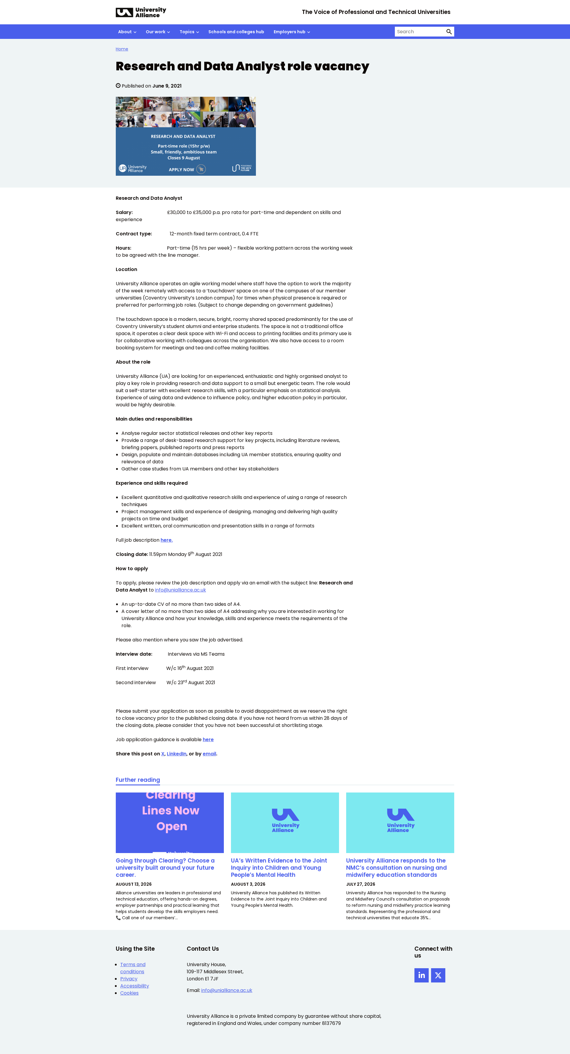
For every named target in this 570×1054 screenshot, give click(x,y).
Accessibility (134, 985)
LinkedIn (176, 753)
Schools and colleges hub (236, 32)
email (209, 753)
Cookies (129, 993)
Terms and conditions (132, 968)
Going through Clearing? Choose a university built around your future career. (165, 868)
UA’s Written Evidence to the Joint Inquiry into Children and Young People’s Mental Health (279, 868)
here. (167, 540)
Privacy (128, 978)
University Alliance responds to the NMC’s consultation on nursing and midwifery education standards (396, 868)
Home (122, 49)
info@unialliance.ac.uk (180, 590)
